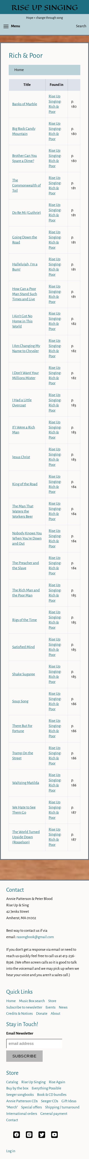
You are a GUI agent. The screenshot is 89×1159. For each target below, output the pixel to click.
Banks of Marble (24, 104)
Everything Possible (46, 1088)
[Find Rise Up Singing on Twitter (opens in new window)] (41, 1137)
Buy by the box (17, 1088)
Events (50, 1007)
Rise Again (57, 1082)
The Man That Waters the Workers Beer (22, 511)
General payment (53, 1114)
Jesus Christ (21, 457)
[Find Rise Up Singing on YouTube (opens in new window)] (54, 1137)
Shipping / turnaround (62, 1107)
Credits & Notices (19, 1014)
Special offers (31, 1107)
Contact (15, 890)
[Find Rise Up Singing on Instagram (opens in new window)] (29, 1137)
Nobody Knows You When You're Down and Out (27, 538)
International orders (21, 1114)
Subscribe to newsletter (24, 1007)
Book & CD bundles (51, 1095)
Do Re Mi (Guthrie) (26, 213)
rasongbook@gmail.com (35, 937)
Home (19, 70)
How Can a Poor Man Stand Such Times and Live (24, 294)
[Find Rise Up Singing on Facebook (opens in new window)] (16, 1137)
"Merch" (12, 1107)
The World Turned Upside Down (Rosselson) (26, 837)
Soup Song (20, 701)
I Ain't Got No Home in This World (22, 321)
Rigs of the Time (24, 620)
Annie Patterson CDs (22, 1101)
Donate (41, 1014)
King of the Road (24, 484)
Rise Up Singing (33, 1082)
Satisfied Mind (23, 647)
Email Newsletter (19, 1033)
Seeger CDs (49, 1101)
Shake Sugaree (23, 674)
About (55, 1014)
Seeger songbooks (20, 1095)
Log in (10, 1151)
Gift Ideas (68, 1101)
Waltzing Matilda (25, 783)
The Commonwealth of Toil (26, 185)
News (63, 1007)
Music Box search (32, 1001)
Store (52, 1001)
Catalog (12, 1082)
